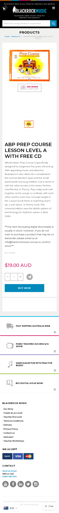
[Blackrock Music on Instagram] (36, 484)
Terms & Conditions (13, 421)
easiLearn (8, 437)
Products (29, 32)
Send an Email (9, 471)
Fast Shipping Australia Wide (33, 326)
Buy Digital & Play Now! (29, 383)
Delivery (7, 425)
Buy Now (24, 288)
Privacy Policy (10, 429)
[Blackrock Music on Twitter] (20, 484)
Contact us (9, 433)
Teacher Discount (12, 417)
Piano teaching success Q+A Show (32, 345)
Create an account (12, 413)
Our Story (8, 409)
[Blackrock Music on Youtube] (5, 484)
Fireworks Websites (31, 504)
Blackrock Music (25, 501)
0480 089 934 (9, 476)
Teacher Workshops (13, 441)
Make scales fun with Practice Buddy (34, 364)
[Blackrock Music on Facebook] (13, 484)
